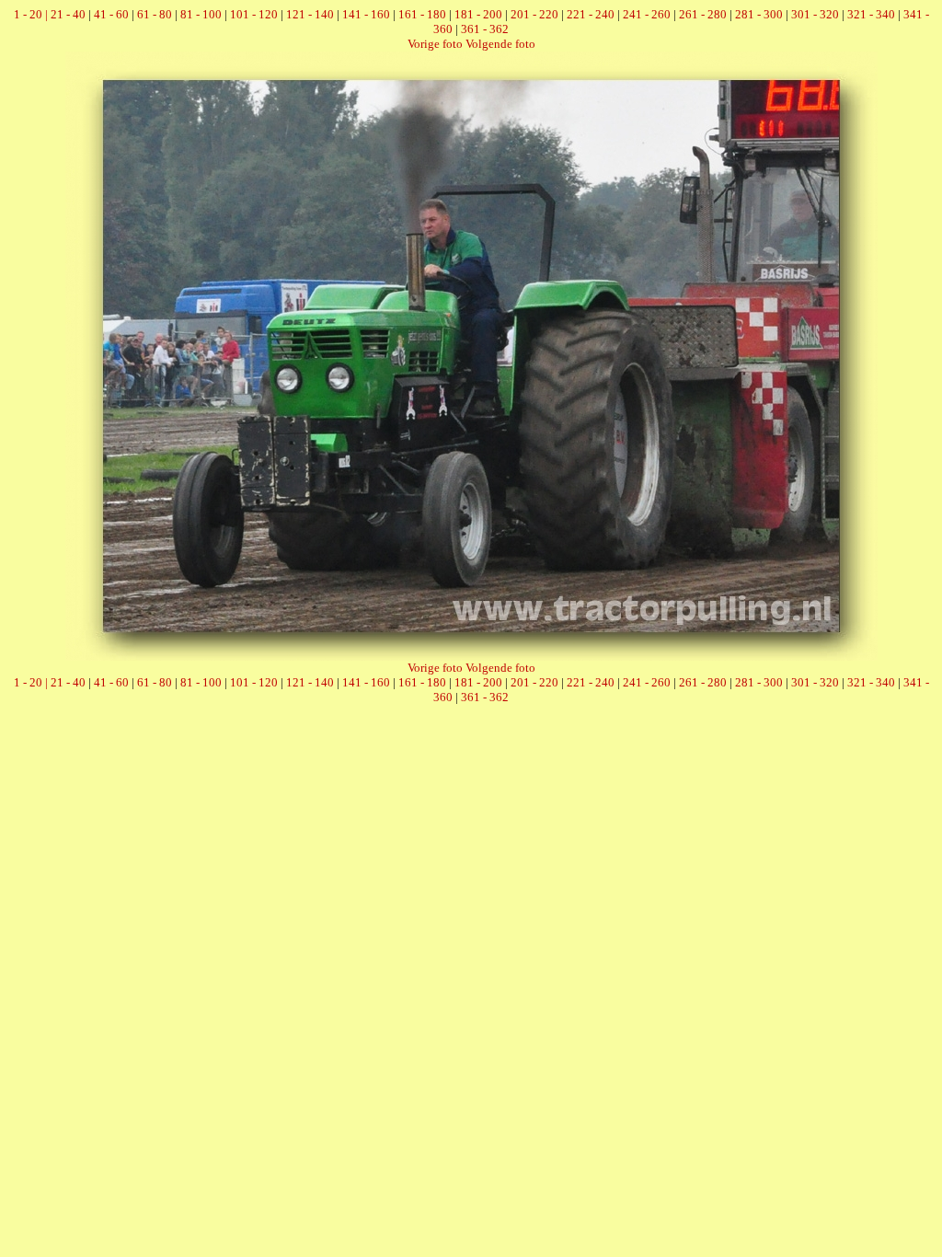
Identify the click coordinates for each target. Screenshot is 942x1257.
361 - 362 (485, 29)
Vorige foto (435, 44)
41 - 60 (111, 14)
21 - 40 (68, 14)
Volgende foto (500, 44)
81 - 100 (201, 14)
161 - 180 (422, 14)
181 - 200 (478, 14)
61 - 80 (154, 14)
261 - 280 (703, 14)
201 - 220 (534, 14)
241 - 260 (647, 14)
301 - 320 (815, 14)
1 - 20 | (32, 14)
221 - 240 (591, 14)
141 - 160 (366, 14)
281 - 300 (759, 14)
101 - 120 (254, 14)
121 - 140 (310, 14)
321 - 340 (871, 14)
